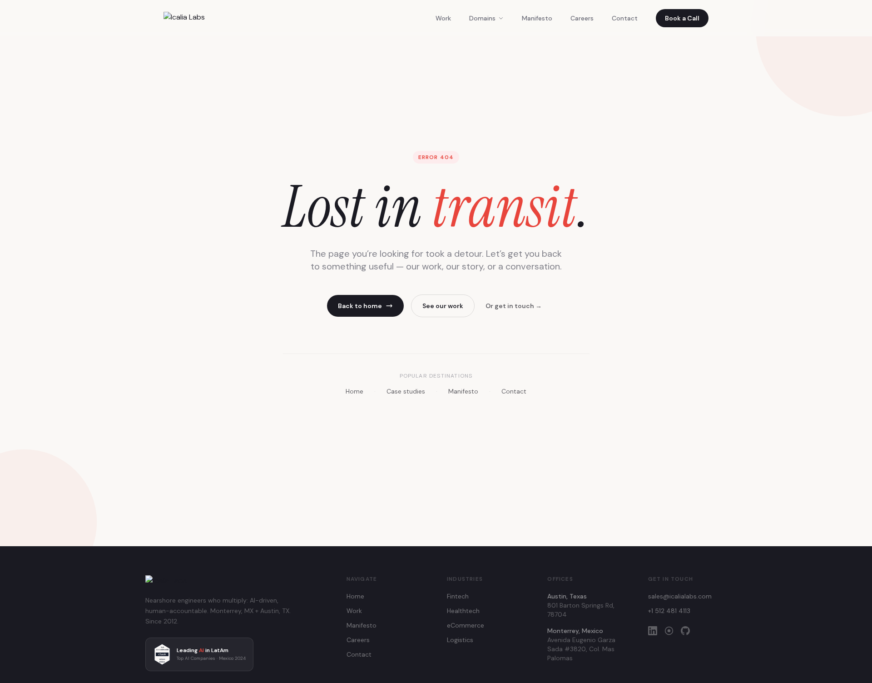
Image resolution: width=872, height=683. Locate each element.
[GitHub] (685, 630)
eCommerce (465, 625)
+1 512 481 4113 (669, 611)
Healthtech (463, 611)
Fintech (458, 596)
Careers (582, 18)
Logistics (460, 640)
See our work (442, 306)
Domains (482, 18)
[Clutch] (669, 630)
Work (443, 18)
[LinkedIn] (652, 630)
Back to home (360, 306)
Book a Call (682, 18)
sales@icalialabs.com (680, 596)
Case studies (405, 391)
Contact (625, 18)
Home (354, 391)
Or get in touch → (514, 306)
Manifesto (537, 18)
